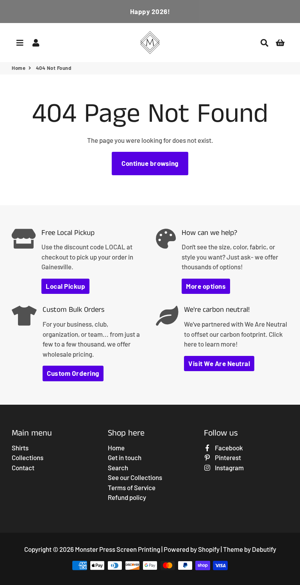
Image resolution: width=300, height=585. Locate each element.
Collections (27, 457)
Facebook (228, 448)
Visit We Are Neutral (219, 363)
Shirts (20, 448)
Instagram (229, 467)
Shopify (209, 549)
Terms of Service (131, 487)
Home (18, 68)
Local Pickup (65, 286)
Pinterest (227, 457)
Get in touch (124, 457)
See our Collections (135, 477)
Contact (23, 467)
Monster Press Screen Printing (117, 549)
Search (118, 467)
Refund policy (127, 497)
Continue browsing (150, 163)
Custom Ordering (73, 373)
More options (206, 286)
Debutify (264, 549)
